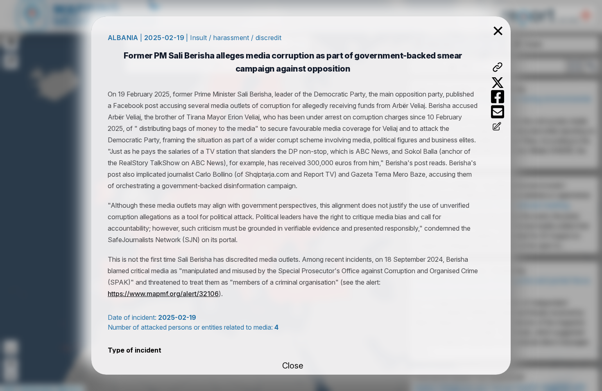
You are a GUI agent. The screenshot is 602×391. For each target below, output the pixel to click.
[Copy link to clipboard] (497, 67)
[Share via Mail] (497, 111)
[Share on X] (497, 82)
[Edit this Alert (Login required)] (497, 127)
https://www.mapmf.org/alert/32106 (163, 294)
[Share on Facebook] (497, 96)
